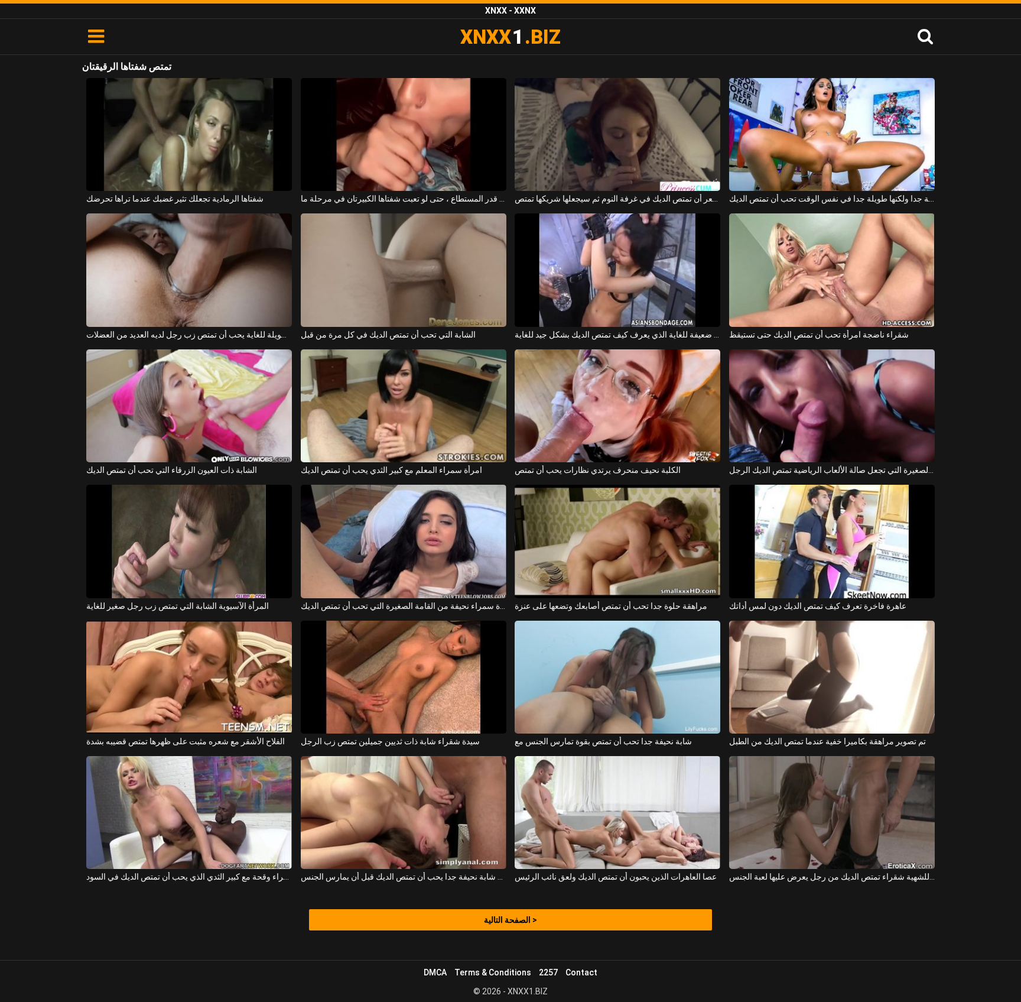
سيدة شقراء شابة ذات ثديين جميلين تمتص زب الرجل (390, 741)
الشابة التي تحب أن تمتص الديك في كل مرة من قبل (388, 334)
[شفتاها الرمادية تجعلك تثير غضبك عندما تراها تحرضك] (189, 134)
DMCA (435, 972)
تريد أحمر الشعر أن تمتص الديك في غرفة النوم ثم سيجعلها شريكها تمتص (617, 198)
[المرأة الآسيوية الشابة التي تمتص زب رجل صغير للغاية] (189, 541)
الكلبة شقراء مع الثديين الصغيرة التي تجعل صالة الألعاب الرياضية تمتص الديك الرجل (832, 470)
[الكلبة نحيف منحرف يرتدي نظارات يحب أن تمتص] (617, 405)
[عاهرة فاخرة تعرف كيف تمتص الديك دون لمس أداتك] (832, 541)
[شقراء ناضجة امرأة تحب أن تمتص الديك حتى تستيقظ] (832, 269)
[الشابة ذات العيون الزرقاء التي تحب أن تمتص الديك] (189, 405)
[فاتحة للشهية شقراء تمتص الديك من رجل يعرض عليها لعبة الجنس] (832, 812)
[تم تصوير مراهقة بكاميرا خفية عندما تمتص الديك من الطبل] (832, 677)
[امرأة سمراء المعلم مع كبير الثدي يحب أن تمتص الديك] (403, 405)
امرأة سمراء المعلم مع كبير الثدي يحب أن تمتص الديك (391, 470)
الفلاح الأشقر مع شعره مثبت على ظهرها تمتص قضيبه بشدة (185, 741)
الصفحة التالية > (510, 920)
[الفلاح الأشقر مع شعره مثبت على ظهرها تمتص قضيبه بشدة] (189, 677)
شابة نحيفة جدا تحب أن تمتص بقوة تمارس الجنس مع (603, 741)
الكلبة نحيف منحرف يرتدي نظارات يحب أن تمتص (598, 470)
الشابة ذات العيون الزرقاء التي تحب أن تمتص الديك (171, 470)
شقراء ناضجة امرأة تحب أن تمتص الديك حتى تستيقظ (819, 334)
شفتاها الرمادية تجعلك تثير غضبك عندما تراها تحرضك (175, 198)
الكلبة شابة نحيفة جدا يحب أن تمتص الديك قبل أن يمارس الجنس (403, 876)
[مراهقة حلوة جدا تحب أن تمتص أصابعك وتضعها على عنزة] (617, 541)
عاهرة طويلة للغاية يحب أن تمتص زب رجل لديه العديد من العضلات (189, 334)
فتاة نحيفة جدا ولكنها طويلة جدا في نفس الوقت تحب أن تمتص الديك (832, 198)
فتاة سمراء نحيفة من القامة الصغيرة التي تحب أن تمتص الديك (403, 606)
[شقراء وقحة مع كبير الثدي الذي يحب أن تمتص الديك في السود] (189, 812)
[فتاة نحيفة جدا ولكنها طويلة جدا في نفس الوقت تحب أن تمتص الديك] (832, 134)
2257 (548, 972)
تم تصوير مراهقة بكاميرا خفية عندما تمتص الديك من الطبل (827, 741)
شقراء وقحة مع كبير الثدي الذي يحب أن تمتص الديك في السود (189, 876)
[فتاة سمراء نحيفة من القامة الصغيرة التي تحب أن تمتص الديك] (403, 541)
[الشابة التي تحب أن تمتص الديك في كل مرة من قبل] (403, 269)
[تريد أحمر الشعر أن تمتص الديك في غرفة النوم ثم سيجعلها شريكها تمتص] (617, 134)
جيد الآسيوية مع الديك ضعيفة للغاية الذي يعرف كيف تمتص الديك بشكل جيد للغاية (617, 334)
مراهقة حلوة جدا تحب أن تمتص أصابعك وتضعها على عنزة (611, 606)
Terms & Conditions (492, 972)
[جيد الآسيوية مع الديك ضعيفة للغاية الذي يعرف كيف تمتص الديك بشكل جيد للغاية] (617, 269)
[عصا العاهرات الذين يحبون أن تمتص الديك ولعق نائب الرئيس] (617, 812)
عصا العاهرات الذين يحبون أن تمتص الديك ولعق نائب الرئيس (616, 876)
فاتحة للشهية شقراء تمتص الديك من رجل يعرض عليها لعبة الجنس (832, 876)
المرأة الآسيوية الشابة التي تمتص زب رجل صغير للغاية (177, 606)
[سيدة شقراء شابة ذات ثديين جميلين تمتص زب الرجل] (403, 677)
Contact (581, 972)
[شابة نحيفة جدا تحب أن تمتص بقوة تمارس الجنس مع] (617, 677)
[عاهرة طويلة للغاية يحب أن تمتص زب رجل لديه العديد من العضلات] (189, 269)
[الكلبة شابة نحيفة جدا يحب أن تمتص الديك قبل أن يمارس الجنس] (403, 812)
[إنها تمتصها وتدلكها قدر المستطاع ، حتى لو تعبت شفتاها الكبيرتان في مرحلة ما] (403, 134)
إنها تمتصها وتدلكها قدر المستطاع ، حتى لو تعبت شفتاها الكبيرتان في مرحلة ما (403, 198)
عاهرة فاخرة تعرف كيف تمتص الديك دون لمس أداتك (817, 606)
